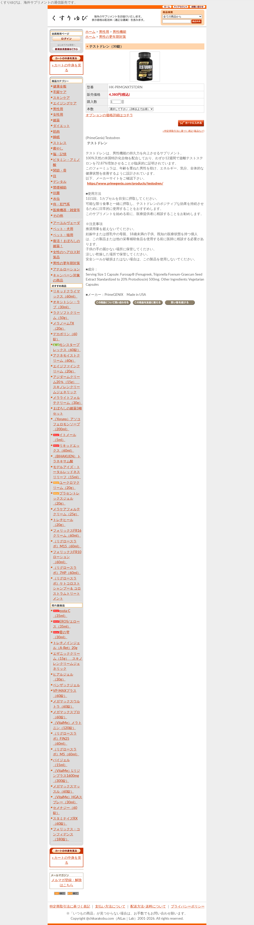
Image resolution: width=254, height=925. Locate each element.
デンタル (59, 181)
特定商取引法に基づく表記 (70, 906)
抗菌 (56, 193)
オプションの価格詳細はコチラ (109, 115)
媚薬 (56, 120)
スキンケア (61, 97)
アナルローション (66, 269)
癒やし (58, 148)
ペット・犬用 (63, 229)
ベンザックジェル (66, 685)
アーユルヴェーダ (66, 223)
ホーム (90, 31)
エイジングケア (65, 103)
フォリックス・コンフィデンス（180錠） (66, 834)
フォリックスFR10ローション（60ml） (67, 557)
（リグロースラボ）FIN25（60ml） (65, 738)
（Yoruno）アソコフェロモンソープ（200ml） (66, 424)
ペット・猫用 (63, 235)
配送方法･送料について (148, 906)
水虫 (56, 198)
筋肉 (56, 131)
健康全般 (59, 86)
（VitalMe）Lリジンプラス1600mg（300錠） (66, 776)
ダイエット (61, 126)
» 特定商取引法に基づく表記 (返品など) (183, 131)
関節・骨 (59, 170)
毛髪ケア (59, 92)
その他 (58, 215)
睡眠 (56, 137)
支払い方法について (110, 906)
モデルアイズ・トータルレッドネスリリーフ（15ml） (67, 472)
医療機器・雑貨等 (66, 210)
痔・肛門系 (61, 204)
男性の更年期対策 (66, 263)
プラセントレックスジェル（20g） (66, 498)
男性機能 (119, 31)
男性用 (58, 109)
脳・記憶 (59, 154)
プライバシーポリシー (188, 906)
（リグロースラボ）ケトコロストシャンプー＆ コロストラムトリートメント (67, 588)
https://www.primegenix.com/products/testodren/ (125, 183)
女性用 (58, 114)
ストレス (59, 143)
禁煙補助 (59, 187)
